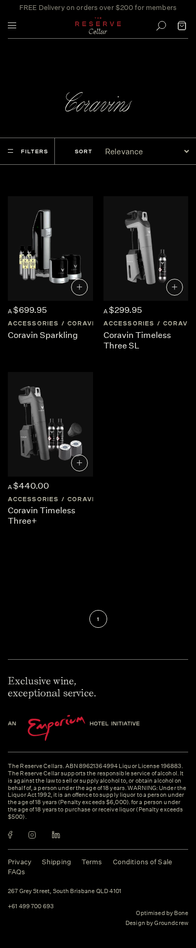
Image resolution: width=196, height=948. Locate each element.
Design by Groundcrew (156, 923)
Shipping (56, 861)
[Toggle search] (161, 25)
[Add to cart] (79, 287)
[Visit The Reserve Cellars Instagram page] (32, 835)
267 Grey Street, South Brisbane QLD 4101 (64, 891)
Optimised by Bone (162, 913)
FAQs (17, 871)
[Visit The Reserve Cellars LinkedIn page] (56, 835)
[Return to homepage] (98, 25)
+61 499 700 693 (31, 906)
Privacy (19, 861)
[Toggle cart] (182, 25)
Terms (92, 861)
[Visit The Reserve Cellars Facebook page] (10, 835)
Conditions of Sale (142, 861)
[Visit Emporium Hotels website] (91, 728)
